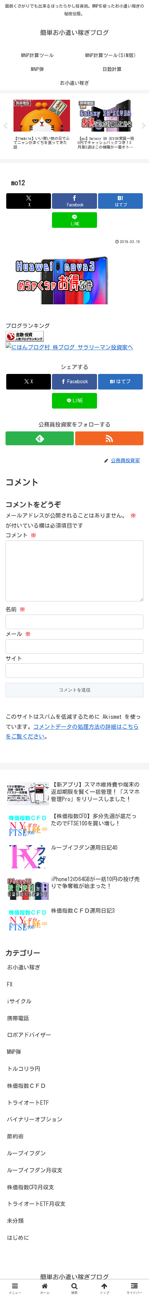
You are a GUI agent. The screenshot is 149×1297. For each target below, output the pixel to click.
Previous (5, 126)
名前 (15, 609)
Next (143, 126)
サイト (14, 658)
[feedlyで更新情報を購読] (40, 438)
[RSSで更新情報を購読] (109, 438)
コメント (21, 535)
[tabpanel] (42, 125)
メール (18, 634)
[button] (135, 988)
